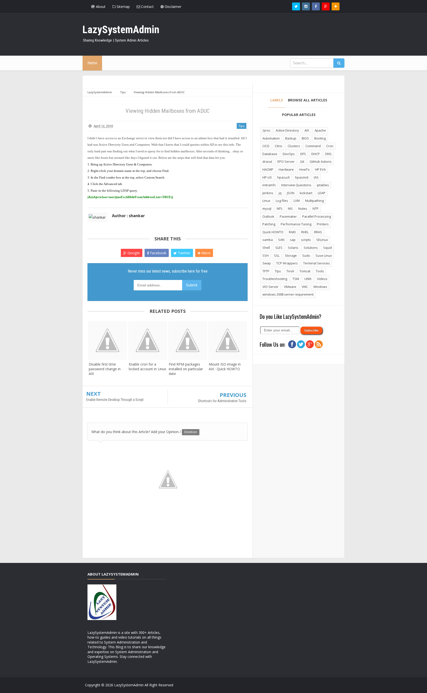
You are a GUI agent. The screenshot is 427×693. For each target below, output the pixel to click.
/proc (266, 130)
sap (293, 239)
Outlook (268, 216)
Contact (147, 6)
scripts (306, 239)
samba (267, 239)
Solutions (311, 247)
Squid (327, 247)
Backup (290, 138)
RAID (292, 232)
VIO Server (270, 286)
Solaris (293, 247)
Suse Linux (324, 255)
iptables (323, 185)
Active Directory (287, 130)
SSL (276, 255)
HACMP (267, 169)
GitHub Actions (321, 161)
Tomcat (304, 271)
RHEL (305, 232)
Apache (320, 130)
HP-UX (267, 177)
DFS (303, 154)
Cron (329, 146)
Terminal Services (316, 263)
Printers (323, 224)
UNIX (308, 279)
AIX (306, 130)
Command (313, 146)
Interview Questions (296, 185)
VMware (290, 286)
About (100, 6)
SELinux (322, 239)
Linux (266, 200)
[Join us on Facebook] (292, 344)
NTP (316, 208)
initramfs (269, 185)
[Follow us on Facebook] (316, 6)
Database (269, 154)
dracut (267, 161)
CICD (265, 146)
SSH (265, 255)
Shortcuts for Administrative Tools (222, 401)
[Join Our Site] (336, 6)
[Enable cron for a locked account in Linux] (148, 340)
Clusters (294, 146)
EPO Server (286, 161)
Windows (320, 286)
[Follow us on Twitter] (296, 6)
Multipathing (314, 200)
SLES (278, 247)
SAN (281, 239)
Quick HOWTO (272, 232)
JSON (290, 193)
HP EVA (320, 169)
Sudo (306, 255)
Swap (266, 263)
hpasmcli (301, 177)
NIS (290, 208)
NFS (279, 208)
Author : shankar (128, 215)
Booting (320, 138)
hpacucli (283, 177)
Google (133, 252)
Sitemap (123, 6)
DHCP (315, 154)
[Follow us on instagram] (306, 6)
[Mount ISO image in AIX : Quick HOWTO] (228, 340)
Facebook (157, 252)
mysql (266, 208)
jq (280, 193)
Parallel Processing (316, 216)
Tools (320, 271)
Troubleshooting (274, 279)
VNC (305, 286)
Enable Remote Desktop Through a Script (115, 400)
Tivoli (290, 271)
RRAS (318, 232)
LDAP (321, 193)
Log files (282, 200)
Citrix (278, 146)
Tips (241, 126)
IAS (316, 177)
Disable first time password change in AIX (105, 369)
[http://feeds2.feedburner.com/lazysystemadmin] (319, 344)
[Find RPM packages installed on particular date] (188, 340)
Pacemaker (288, 216)
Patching (268, 224)
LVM (297, 200)
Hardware (286, 169)
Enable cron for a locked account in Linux (147, 366)
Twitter (184, 252)
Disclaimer (172, 6)
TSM (296, 279)
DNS (328, 154)
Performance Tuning (296, 224)
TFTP (265, 271)
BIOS (305, 138)
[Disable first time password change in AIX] (107, 340)
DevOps (289, 154)
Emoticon (190, 432)
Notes (302, 208)
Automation (271, 138)
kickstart (306, 193)
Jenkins (267, 193)
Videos (322, 279)
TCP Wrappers (287, 263)
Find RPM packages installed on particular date (186, 369)
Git (302, 161)
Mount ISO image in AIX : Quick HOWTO (225, 366)
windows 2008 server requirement (288, 294)
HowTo (304, 169)
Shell (266, 247)
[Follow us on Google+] (326, 6)
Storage (291, 255)
